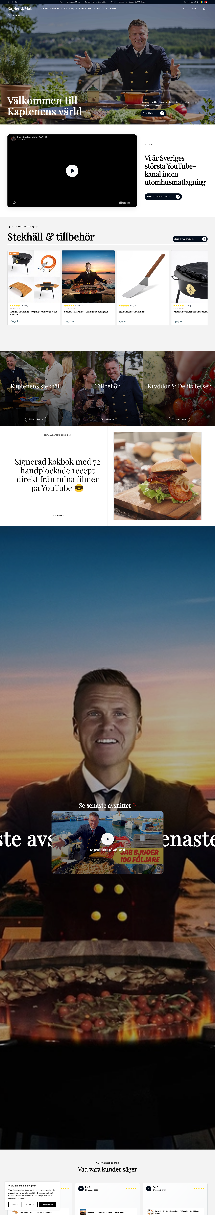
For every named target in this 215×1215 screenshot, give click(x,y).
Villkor (194, 8)
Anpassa (15, 1205)
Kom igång (69, 8)
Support (186, 8)
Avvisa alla (30, 1205)
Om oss (100, 8)
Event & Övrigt (85, 8)
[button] (61, 8)
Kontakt (113, 8)
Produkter (54, 8)
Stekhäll (44, 8)
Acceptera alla (47, 1205)
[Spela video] (107, 839)
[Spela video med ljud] (72, 171)
